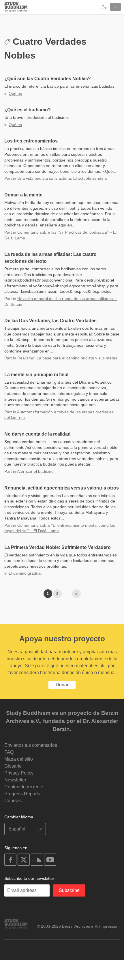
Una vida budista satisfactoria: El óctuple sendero (62, 178)
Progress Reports (22, 793)
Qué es (15, 93)
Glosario (13, 766)
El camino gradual (25, 573)
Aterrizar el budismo (35, 471)
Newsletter (15, 779)
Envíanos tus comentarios (30, 745)
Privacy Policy (18, 772)
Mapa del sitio (18, 759)
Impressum (109, 926)
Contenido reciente (23, 786)
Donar (62, 684)
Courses (13, 800)
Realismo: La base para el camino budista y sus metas (67, 358)
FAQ (9, 752)
